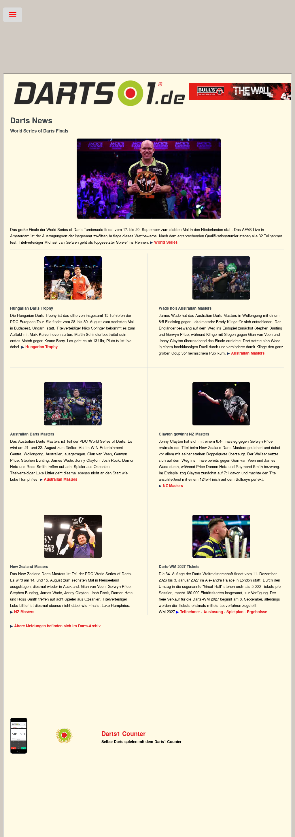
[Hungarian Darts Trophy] (73, 278)
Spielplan (234, 611)
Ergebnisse (257, 611)
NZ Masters (173, 485)
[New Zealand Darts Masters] (221, 404)
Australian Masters (247, 353)
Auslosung (213, 611)
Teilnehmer (190, 611)
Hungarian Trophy (41, 346)
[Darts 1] (99, 109)
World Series (165, 242)
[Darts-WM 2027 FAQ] (221, 536)
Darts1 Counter (123, 733)
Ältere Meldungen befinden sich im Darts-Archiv (57, 625)
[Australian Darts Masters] (221, 278)
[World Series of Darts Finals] (148, 179)
